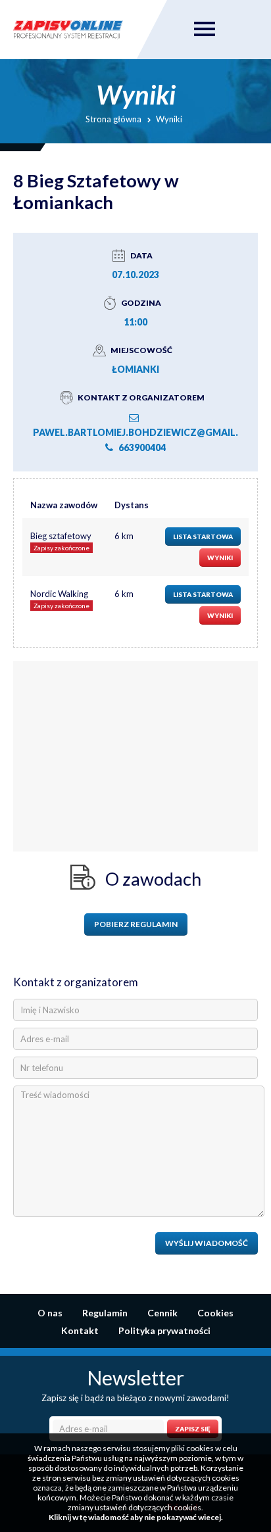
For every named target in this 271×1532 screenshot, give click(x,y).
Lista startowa (203, 536)
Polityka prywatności (164, 1330)
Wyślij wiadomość (206, 1243)
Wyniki (220, 558)
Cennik (162, 1312)
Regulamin (105, 1312)
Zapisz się (192, 1429)
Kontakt (80, 1330)
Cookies (215, 1312)
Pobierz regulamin (136, 924)
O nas (49, 1312)
